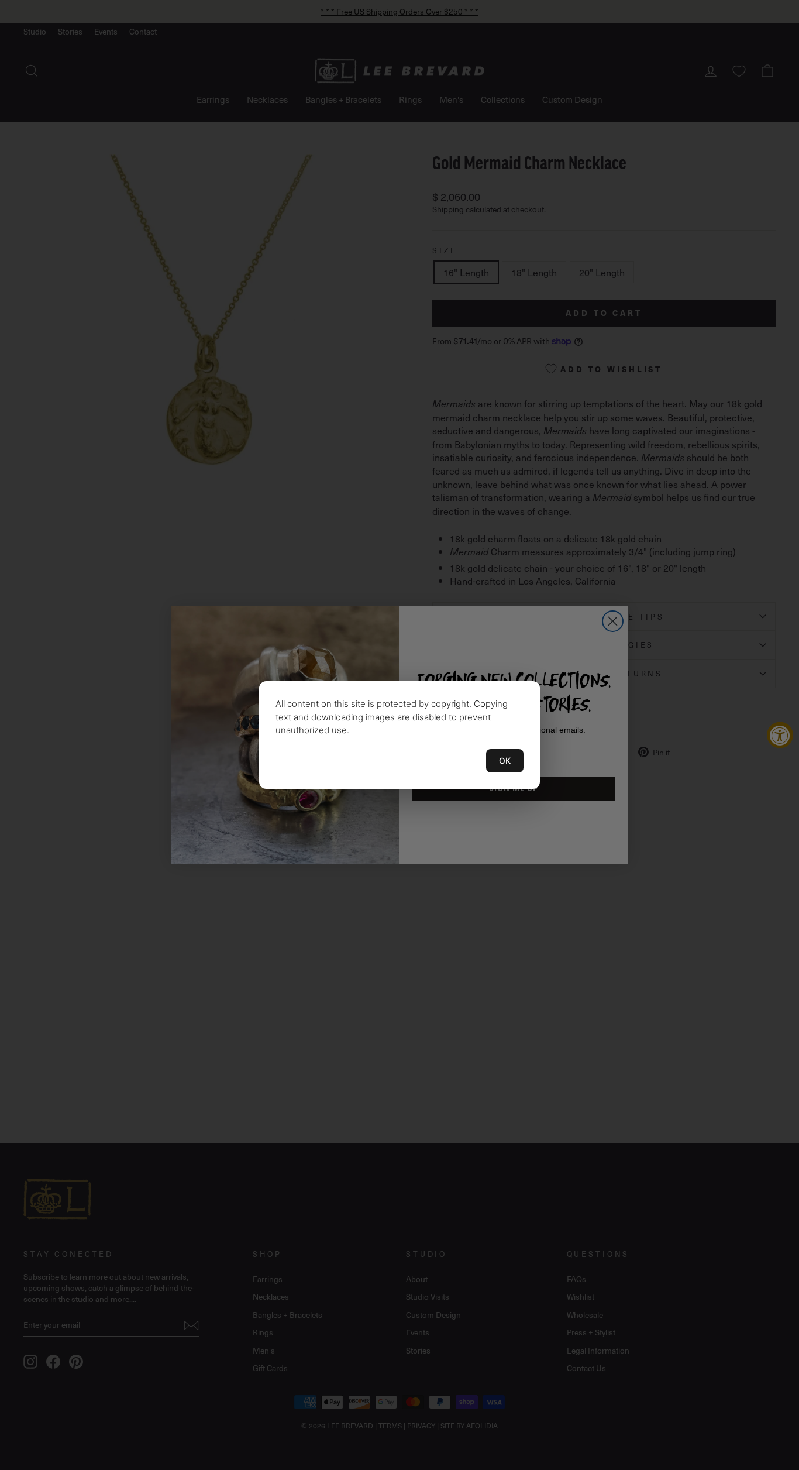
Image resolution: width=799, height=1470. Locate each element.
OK (505, 760)
